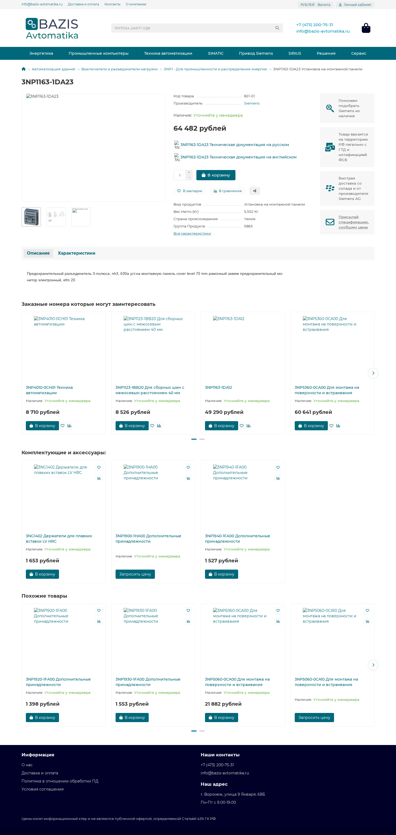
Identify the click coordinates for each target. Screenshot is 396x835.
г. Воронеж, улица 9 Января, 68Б (233, 794)
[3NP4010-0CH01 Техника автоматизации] (64, 347)
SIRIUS (295, 53)
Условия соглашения (43, 789)
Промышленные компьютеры (98, 53)
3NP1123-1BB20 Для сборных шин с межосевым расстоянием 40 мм (150, 390)
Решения (326, 53)
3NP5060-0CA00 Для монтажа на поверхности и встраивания (237, 682)
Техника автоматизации (168, 53)
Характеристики (76, 253)
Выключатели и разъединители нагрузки (119, 69)
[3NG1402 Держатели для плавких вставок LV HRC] (64, 495)
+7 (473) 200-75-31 (314, 24)
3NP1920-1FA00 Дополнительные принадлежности (58, 682)
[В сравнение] (69, 425)
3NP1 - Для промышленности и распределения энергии (215, 69)
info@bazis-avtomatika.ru (42, 4)
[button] (23, 373)
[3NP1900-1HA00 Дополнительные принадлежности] (153, 495)
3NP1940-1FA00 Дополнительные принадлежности (237, 538)
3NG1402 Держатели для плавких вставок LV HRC (59, 538)
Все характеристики (192, 233)
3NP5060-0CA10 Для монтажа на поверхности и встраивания (326, 682)
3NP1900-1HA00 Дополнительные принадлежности (148, 538)
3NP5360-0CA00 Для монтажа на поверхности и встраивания (327, 390)
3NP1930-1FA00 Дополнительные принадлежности (148, 682)
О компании (136, 4)
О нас (27, 765)
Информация (38, 754)
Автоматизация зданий (53, 69)
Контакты (112, 4)
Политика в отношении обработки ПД (60, 781)
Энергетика (41, 53)
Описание (38, 253)
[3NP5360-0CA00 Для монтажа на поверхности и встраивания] (332, 347)
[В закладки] (62, 425)
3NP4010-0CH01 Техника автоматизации (49, 390)
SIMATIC (216, 53)
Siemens (252, 103)
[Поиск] (277, 28)
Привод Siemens (256, 53)
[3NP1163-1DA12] (243, 347)
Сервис (358, 53)
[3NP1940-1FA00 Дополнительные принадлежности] (243, 495)
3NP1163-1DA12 (218, 387)
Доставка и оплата (83, 4)
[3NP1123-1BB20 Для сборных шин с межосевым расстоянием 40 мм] (153, 347)
